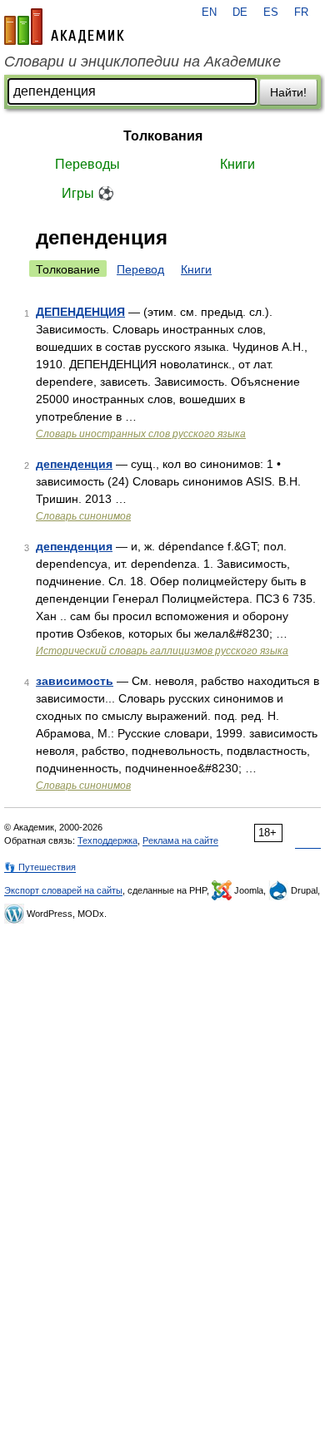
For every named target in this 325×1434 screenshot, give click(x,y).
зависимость (74, 680)
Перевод (140, 269)
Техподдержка (108, 840)
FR (301, 12)
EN (209, 12)
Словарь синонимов (83, 516)
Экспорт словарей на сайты (63, 890)
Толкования (162, 136)
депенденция (74, 464)
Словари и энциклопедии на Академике (142, 61)
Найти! (288, 92)
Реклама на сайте (180, 840)
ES (270, 12)
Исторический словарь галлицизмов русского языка (162, 651)
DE (240, 12)
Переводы (87, 164)
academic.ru (64, 26)
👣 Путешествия (40, 867)
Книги (237, 164)
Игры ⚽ (88, 193)
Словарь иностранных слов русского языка (141, 434)
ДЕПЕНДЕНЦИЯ (80, 311)
